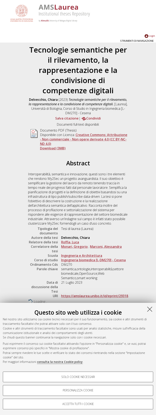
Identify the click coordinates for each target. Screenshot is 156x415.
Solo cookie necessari (78, 377)
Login (151, 35)
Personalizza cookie (78, 390)
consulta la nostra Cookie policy (60, 362)
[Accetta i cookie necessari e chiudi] (149, 309)
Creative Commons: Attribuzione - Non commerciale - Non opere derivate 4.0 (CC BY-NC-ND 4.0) (83, 139)
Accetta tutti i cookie (78, 404)
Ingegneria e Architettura (81, 255)
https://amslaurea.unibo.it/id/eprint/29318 (94, 296)
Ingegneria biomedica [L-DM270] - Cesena (93, 260)
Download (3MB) (53, 148)
